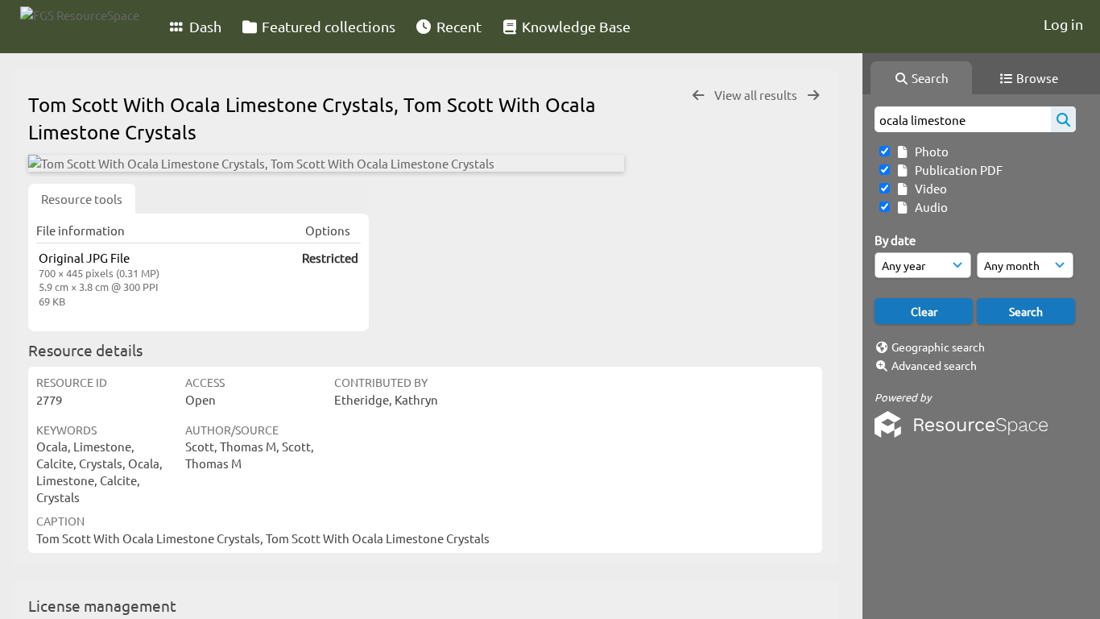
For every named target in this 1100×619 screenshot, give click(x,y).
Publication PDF (956, 169)
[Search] (1063, 119)
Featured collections (326, 26)
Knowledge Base (575, 26)
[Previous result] (698, 95)
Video (928, 188)
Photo (929, 151)
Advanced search (934, 365)
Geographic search (938, 346)
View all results (757, 94)
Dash (203, 26)
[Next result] (813, 95)
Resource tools (81, 198)
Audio (929, 206)
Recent (457, 26)
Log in (1063, 23)
